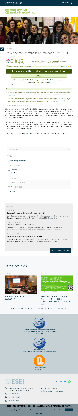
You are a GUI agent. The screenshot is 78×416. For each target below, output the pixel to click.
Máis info (39, 413)
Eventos (13, 173)
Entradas (14, 170)
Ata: (12, 187)
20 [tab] (67, 308)
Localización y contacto (51, 388)
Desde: (13, 182)
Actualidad (8, 48)
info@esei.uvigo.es (15, 400)
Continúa (54, 218)
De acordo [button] (69, 410)
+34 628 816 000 (14, 397)
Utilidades (65, 3)
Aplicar (14, 191)
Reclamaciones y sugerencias (53, 391)
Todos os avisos (62, 250)
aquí (30, 133)
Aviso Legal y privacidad (51, 394)
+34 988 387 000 (14, 394)
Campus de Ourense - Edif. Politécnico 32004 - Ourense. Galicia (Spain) (21, 389)
